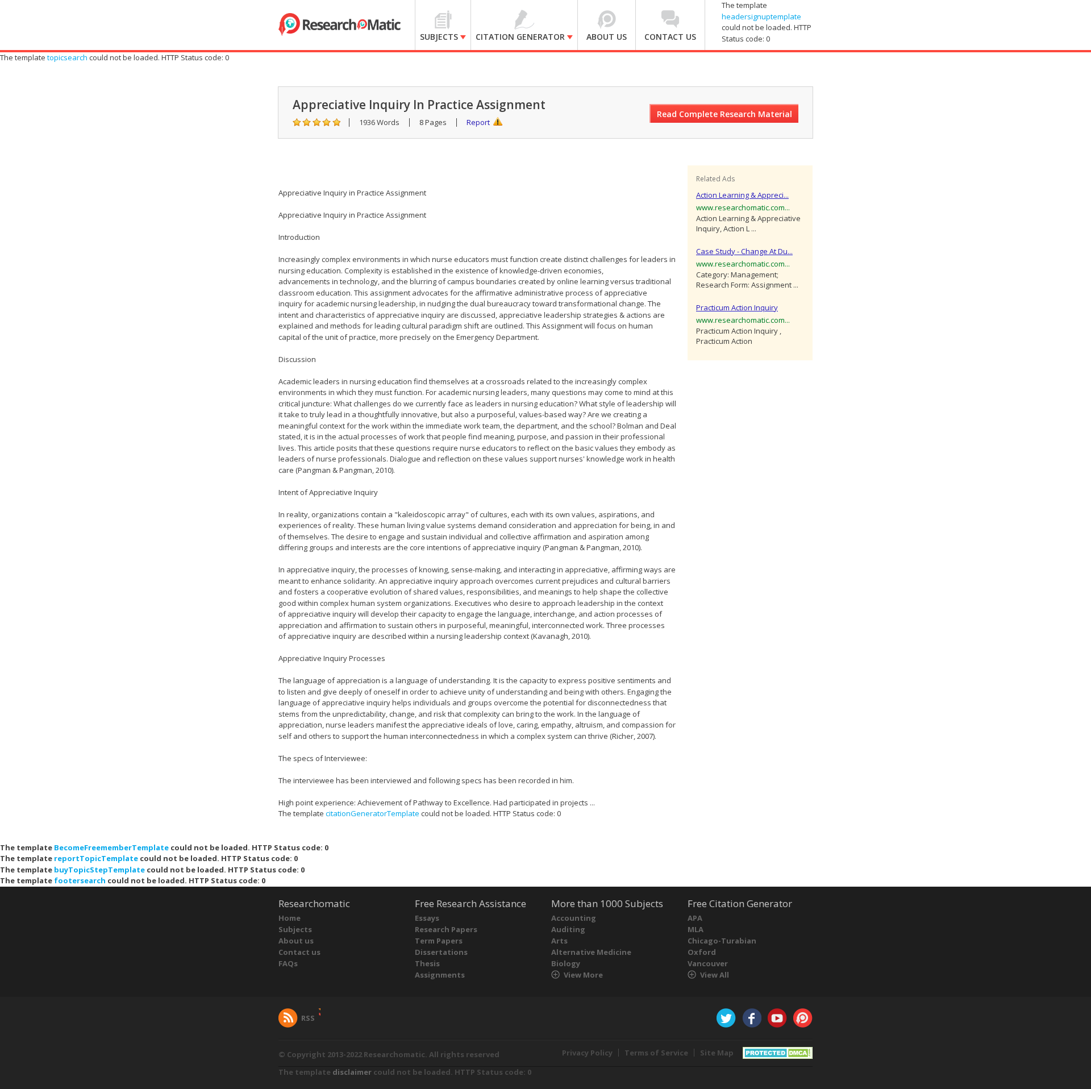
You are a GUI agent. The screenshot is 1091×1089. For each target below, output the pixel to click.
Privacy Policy (587, 1053)
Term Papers (439, 941)
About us (296, 941)
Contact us (299, 952)
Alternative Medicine (591, 952)
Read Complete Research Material (724, 114)
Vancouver (708, 963)
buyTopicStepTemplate (99, 869)
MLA (695, 929)
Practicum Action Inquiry (737, 307)
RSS (308, 1018)
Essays (427, 918)
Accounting (573, 918)
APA (695, 918)
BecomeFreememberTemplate (111, 847)
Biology (565, 963)
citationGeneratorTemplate (372, 813)
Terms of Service (656, 1053)
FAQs (288, 963)
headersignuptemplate (761, 16)
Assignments (440, 975)
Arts (559, 941)
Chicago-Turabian (722, 941)
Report (478, 122)
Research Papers (446, 929)
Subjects (295, 929)
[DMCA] (778, 1051)
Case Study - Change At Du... (744, 251)
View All (714, 975)
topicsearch (67, 57)
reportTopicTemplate (96, 858)
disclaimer (352, 1072)
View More (583, 975)
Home (289, 918)
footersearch (80, 880)
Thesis (427, 963)
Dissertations (441, 952)
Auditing (568, 929)
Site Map (717, 1053)
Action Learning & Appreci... (742, 195)
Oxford (702, 952)
